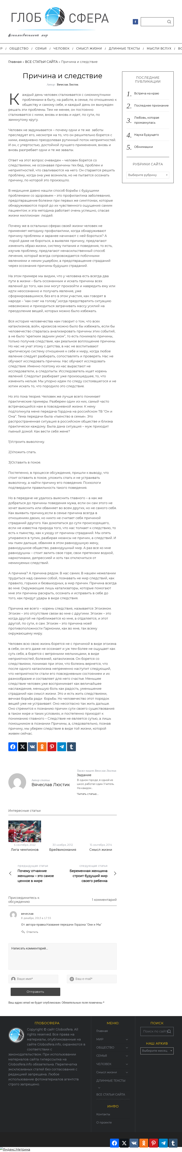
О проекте (104, 1122)
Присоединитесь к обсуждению (23, 900)
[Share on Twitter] (22, 746)
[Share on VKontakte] (32, 746)
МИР (99, 1039)
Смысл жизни (100, 850)
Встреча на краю (146, 93)
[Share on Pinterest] (51, 746)
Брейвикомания (62, 850)
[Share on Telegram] (61, 746)
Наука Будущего (146, 134)
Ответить (32, 932)
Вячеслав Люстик (67, 84)
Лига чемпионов (25, 850)
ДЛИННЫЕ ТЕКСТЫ (110, 1080)
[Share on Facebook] (12, 746)
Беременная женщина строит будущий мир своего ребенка (89, 873)
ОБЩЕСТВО (105, 1047)
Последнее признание (151, 105)
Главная (15, 62)
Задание (84, 775)
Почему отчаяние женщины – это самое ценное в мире (36, 873)
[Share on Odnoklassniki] (42, 746)
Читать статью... (88, 794)
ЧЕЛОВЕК (103, 1064)
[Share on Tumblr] (71, 746)
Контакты (103, 1114)
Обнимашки (143, 147)
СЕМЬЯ (101, 1055)
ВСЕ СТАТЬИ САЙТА (41, 62)
